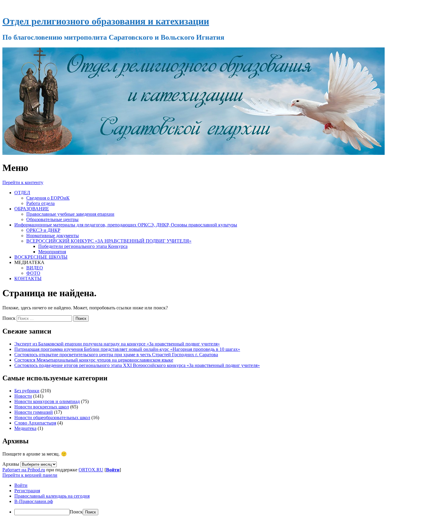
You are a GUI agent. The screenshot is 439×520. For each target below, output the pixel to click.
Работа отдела (40, 203)
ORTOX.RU (91, 469)
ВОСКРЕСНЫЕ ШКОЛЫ (40, 257)
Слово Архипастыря (35, 422)
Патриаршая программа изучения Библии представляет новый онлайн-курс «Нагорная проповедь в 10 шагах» (127, 349)
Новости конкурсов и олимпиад (47, 401)
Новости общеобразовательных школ (52, 417)
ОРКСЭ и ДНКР (43, 230)
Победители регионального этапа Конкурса (83, 246)
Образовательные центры (52, 219)
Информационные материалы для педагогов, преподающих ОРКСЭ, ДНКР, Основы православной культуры (125, 224)
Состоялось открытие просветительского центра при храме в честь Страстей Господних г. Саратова (116, 354)
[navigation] (219, 499)
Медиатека (25, 428)
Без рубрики (26, 390)
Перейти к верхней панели (29, 475)
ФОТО (33, 273)
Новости (23, 396)
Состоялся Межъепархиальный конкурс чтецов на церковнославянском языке (93, 359)
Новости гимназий (33, 412)
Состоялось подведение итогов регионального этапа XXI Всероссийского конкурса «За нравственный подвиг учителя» (137, 365)
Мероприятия (52, 251)
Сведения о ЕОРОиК (48, 197)
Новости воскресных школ (41, 406)
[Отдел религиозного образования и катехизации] (193, 153)
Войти (112, 469)
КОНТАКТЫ (28, 278)
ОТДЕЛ (22, 192)
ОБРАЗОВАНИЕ (31, 208)
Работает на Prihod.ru (23, 469)
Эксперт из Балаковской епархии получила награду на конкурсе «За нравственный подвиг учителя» (117, 343)
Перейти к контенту (22, 182)
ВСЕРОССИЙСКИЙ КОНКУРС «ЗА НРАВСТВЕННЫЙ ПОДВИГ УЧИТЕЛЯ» (108, 240)
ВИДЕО (34, 267)
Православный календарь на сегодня (52, 496)
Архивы (10, 464)
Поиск (9, 318)
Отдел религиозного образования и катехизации (105, 21)
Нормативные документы (52, 235)
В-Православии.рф (33, 501)
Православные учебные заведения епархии (70, 214)
